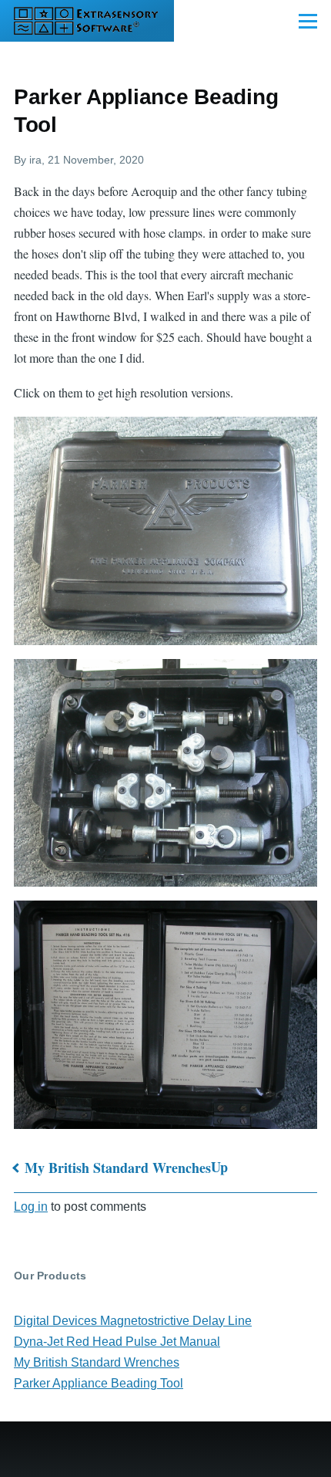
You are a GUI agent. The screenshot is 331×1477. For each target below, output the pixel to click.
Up (219, 1167)
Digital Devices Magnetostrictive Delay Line (133, 1320)
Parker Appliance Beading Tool (98, 1383)
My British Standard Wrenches (118, 1168)
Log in (31, 1206)
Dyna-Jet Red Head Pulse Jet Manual (117, 1341)
